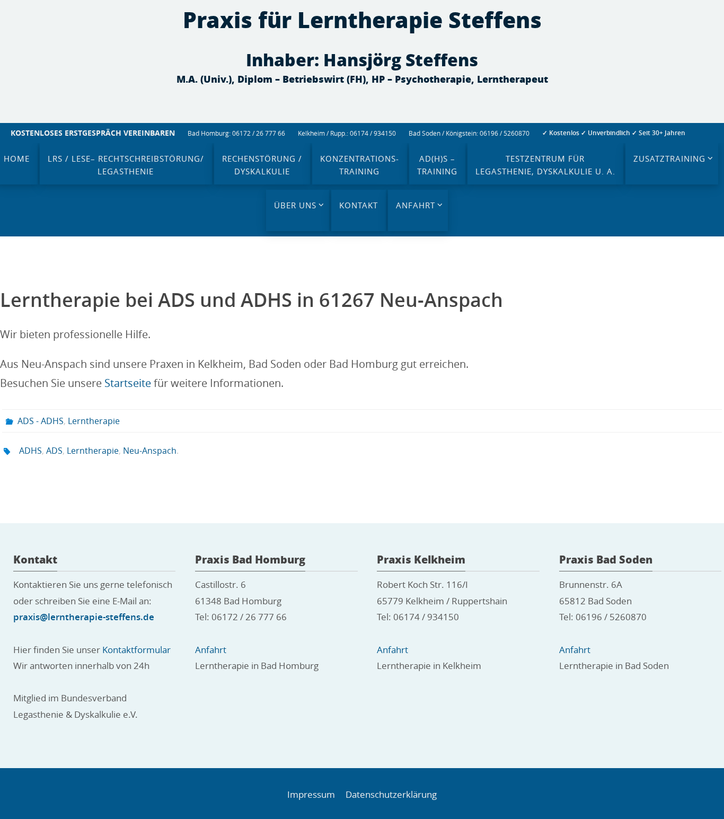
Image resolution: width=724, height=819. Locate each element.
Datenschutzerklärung (391, 794)
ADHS (30, 450)
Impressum (311, 794)
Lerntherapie (94, 421)
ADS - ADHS (40, 421)
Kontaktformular (136, 650)
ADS (54, 450)
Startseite (127, 383)
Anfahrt (210, 650)
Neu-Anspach (149, 450)
